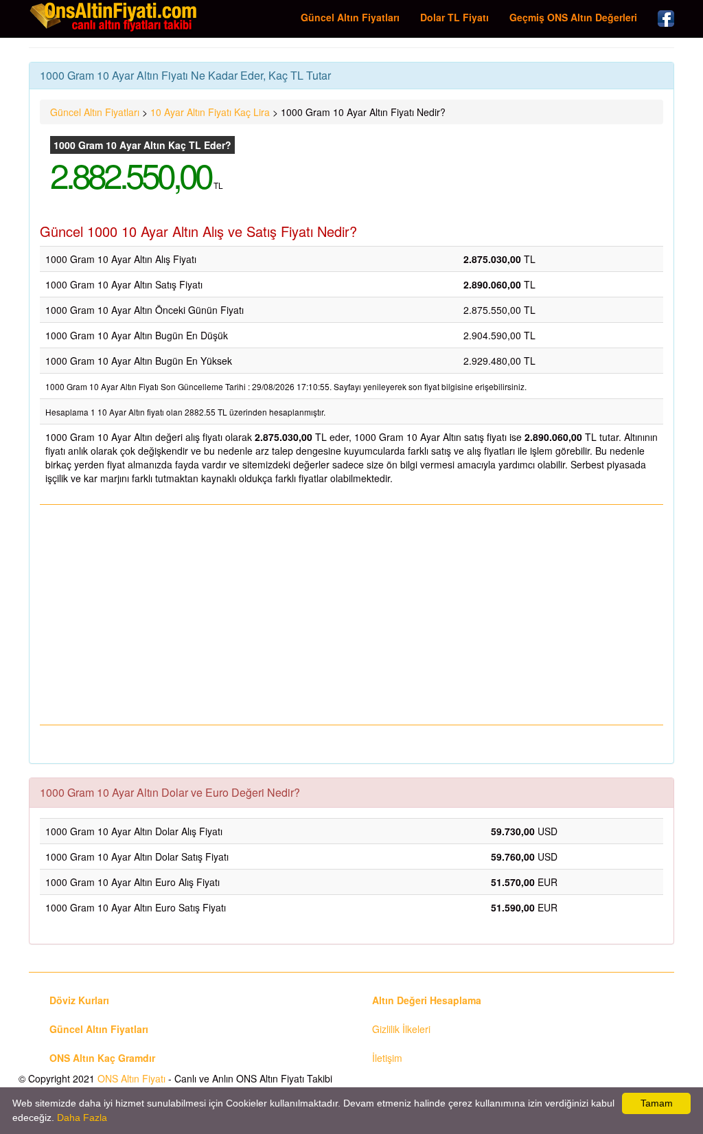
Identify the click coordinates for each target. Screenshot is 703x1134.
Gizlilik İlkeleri (401, 1029)
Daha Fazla (82, 1117)
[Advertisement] (351, 615)
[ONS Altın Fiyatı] (114, 16)
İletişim (387, 1058)
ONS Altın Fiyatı (131, 1078)
